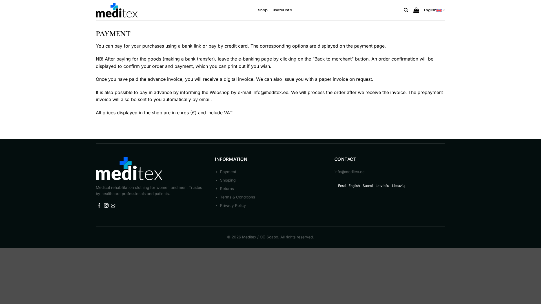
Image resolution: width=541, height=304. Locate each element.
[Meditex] (117, 10)
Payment (228, 171)
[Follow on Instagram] (106, 205)
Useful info (282, 10)
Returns (227, 188)
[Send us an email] (113, 205)
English (430, 10)
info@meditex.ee (270, 92)
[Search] (406, 10)
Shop (263, 10)
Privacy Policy (233, 205)
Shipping (228, 180)
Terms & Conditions (237, 197)
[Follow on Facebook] (99, 205)
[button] (416, 10)
